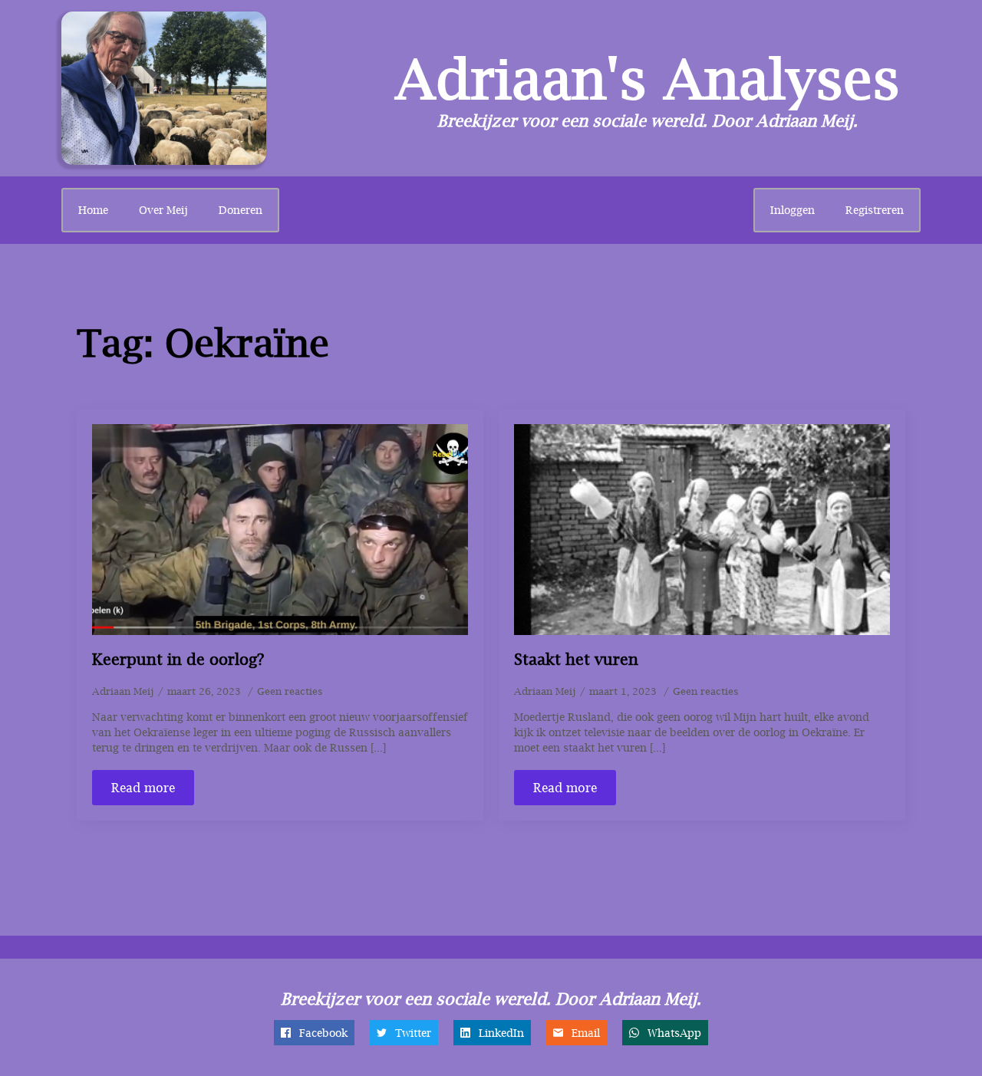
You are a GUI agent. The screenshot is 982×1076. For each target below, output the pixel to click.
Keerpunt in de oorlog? (178, 659)
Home (93, 209)
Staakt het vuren (576, 659)
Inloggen (792, 209)
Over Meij (163, 209)
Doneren (240, 209)
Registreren (874, 209)
